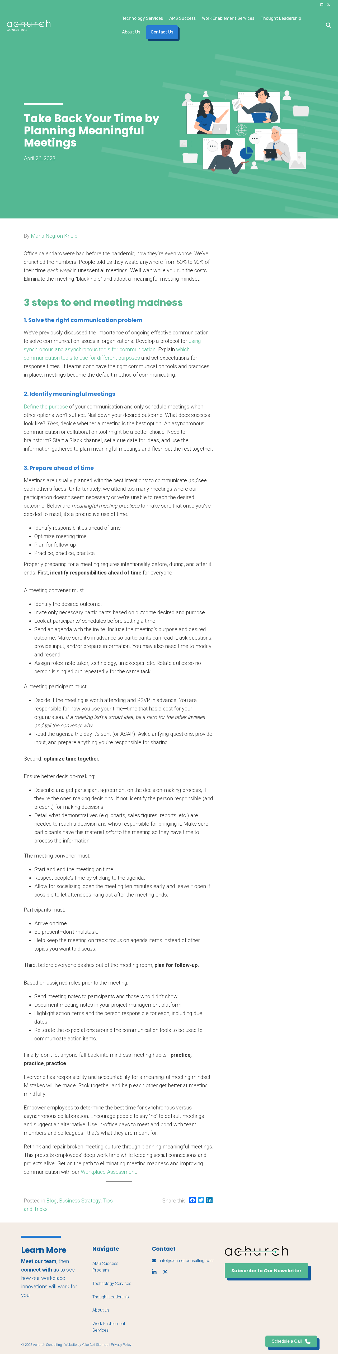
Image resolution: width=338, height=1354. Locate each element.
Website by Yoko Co (78, 1345)
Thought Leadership (281, 18)
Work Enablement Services (228, 18)
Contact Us (162, 32)
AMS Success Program (105, 1267)
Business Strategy (80, 1200)
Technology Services (142, 18)
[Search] (327, 25)
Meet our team (38, 1261)
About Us (131, 32)
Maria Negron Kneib (54, 236)
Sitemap (102, 1345)
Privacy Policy (121, 1345)
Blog (51, 1200)
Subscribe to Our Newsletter (266, 1270)
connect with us (40, 1270)
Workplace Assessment (108, 1172)
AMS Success (182, 18)
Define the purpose (46, 406)
